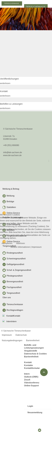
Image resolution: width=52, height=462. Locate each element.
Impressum (37, 247)
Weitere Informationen (20, 247)
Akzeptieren (7, 243)
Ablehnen (20, 243)
